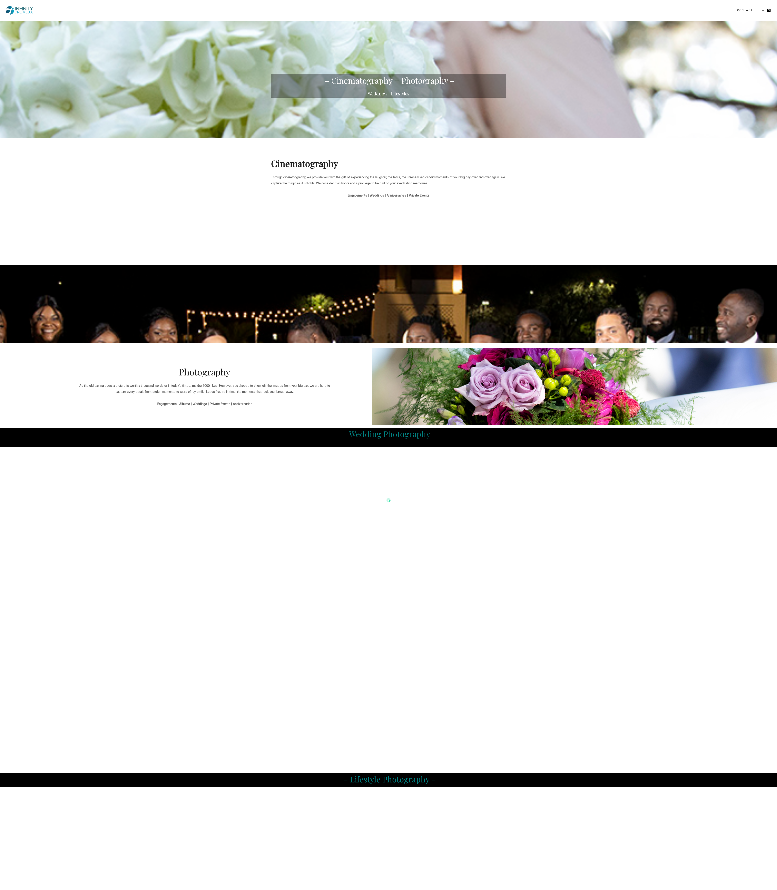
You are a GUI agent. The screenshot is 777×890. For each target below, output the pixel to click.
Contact (745, 10)
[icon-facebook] (764, 10)
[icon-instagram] (769, 10)
